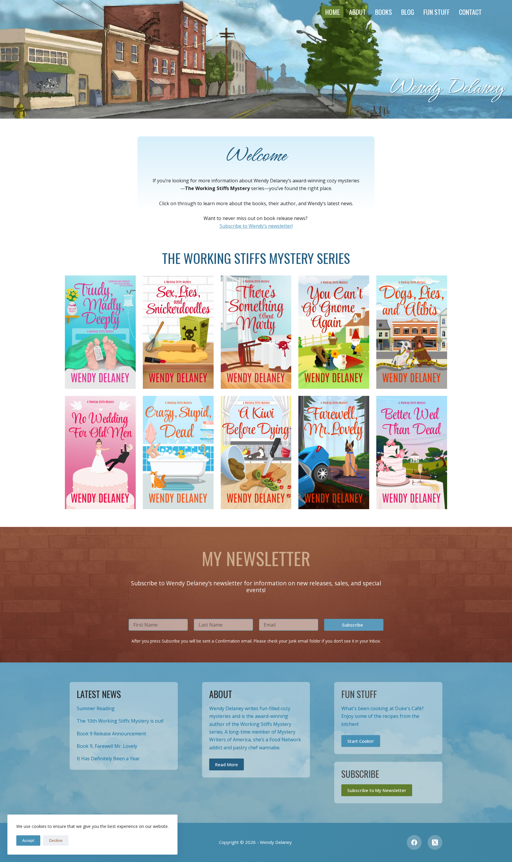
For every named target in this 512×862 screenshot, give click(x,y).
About (357, 12)
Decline (56, 840)
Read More (226, 764)
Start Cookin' (360, 741)
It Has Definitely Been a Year (108, 758)
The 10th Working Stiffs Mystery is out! (120, 721)
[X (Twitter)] (435, 842)
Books (383, 12)
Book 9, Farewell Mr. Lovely (107, 746)
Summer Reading (96, 708)
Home (332, 12)
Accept (28, 840)
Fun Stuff (436, 12)
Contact (470, 12)
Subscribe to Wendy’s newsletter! (256, 226)
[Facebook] (414, 842)
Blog (407, 12)
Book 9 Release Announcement (111, 733)
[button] (353, 625)
